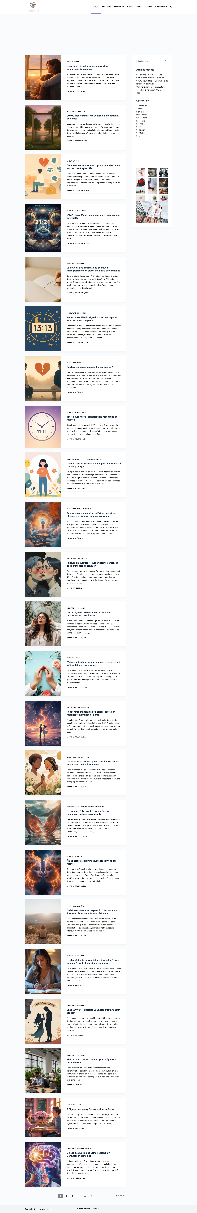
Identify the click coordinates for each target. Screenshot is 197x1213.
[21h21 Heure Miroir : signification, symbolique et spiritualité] (43, 228)
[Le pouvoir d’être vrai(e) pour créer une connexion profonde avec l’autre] (43, 822)
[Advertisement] (98, 31)
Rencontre (85, 707)
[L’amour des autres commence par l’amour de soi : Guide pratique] (43, 474)
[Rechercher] (171, 7)
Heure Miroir (71, 111)
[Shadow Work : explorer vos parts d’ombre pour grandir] (43, 1021)
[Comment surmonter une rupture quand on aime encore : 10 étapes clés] (43, 176)
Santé (130, 7)
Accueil (95, 7)
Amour (138, 7)
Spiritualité (119, 7)
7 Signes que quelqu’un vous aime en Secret (91, 1109)
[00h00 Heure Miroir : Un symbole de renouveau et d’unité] (43, 127)
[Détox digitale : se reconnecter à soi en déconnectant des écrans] (43, 623)
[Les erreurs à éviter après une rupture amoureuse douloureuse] (43, 77)
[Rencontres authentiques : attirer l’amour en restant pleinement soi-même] (43, 723)
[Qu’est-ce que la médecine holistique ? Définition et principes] (43, 1164)
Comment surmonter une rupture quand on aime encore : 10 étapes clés (151, 90)
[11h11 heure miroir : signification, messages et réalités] (43, 427)
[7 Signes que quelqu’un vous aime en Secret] (43, 1117)
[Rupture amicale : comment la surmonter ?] (43, 378)
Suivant (119, 1196)
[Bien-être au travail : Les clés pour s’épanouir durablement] (43, 1070)
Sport (149, 7)
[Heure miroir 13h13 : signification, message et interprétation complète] (43, 328)
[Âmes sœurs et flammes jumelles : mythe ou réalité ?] (43, 872)
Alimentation (161, 7)
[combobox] (150, 61)
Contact (96, 1209)
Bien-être (106, 7)
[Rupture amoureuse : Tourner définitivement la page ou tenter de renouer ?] (43, 574)
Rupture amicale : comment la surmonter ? (90, 367)
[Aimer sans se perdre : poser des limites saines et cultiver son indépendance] (43, 772)
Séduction (140, 130)
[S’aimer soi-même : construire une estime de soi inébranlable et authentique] (43, 673)
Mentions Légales (83, 1209)
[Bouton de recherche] (166, 61)
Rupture (70, 62)
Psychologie (79, 263)
